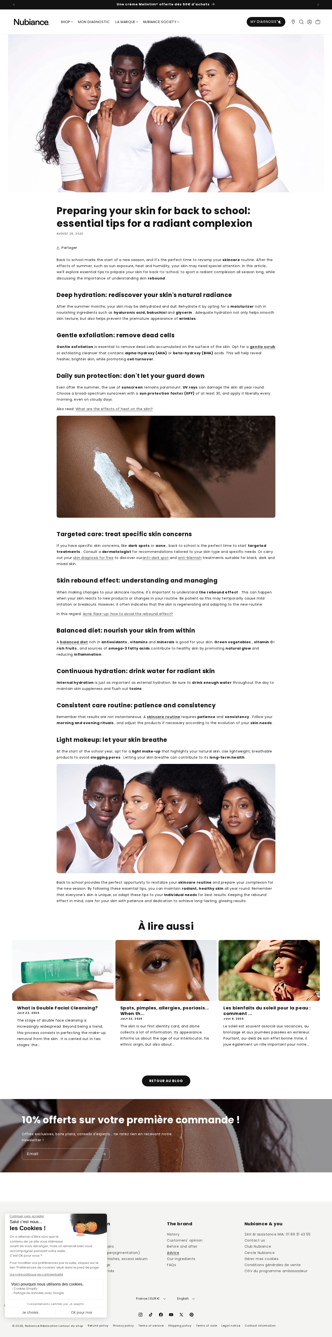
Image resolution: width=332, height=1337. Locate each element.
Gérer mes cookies (262, 1259)
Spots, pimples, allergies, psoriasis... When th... (164, 1010)
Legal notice (230, 1326)
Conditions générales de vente (273, 1265)
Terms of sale (206, 1326)
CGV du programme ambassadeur (276, 1271)
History (173, 1234)
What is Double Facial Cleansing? (57, 1008)
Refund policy (98, 1326)
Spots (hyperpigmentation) (115, 1253)
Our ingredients (181, 1259)
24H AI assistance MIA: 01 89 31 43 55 (278, 1234)
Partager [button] (69, 247)
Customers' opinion (185, 1240)
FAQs (171, 1265)
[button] (301, 22)
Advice (173, 1253)
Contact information (260, 1326)
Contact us (255, 1240)
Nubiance (32, 1326)
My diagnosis (264, 21)
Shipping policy (180, 1326)
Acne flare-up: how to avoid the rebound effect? (128, 613)
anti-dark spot (155, 557)
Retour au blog (166, 1080)
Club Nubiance (258, 1246)
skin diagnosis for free (93, 557)
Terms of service (151, 1326)
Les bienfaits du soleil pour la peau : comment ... (267, 1010)
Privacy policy (123, 1326)
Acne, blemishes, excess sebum (119, 1259)
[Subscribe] (103, 1154)
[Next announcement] (318, 4)
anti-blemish (189, 557)
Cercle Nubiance (260, 1253)
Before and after (182, 1246)
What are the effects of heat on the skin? (114, 409)
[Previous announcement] (14, 4)
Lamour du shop (71, 1326)
